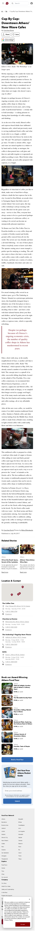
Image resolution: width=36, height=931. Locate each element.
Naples (20, 837)
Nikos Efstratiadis (27, 530)
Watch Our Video (6, 886)
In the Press (4, 892)
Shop (3, 874)
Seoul (19, 853)
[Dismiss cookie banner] (29, 899)
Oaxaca (20, 840)
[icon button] (3, 3)
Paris (3, 846)
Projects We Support (7, 895)
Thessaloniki (5, 859)
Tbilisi (19, 856)
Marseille (20, 834)
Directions (8, 614)
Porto (19, 846)
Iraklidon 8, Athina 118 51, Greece (15, 637)
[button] (23, 587)
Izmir (19, 828)
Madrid (3, 834)
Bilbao (20, 822)
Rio (19, 850)
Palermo (20, 843)
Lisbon (3, 831)
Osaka (3, 843)
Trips (3, 871)
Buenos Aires (5, 825)
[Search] (12, 3)
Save (17, 34)
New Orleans (5, 840)
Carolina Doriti (9, 30)
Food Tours (4, 865)
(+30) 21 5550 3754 (11, 611)
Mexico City (5, 837)
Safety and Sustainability (8, 889)
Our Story (4, 883)
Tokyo (19, 859)
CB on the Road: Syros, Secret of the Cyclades (10, 561)
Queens (4, 850)
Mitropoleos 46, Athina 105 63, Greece (17, 622)
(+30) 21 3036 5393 (11, 644)
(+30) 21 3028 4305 (11, 662)
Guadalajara (21, 825)
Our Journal (5, 877)
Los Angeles (21, 831)
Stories (7, 11)
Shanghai (4, 856)
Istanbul (4, 828)
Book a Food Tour (17, 760)
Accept (23, 924)
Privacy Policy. (8, 920)
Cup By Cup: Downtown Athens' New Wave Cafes (21, 11)
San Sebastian (5, 853)
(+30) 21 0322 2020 (11, 627)
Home (3, 11)
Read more (5, 572)
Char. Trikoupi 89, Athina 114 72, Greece (17, 606)
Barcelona (4, 822)
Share (7, 34)
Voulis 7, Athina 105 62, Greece (14, 655)
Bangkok (20, 819)
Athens (4, 557)
